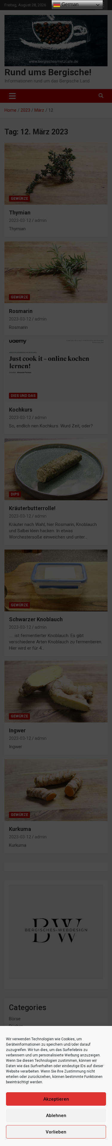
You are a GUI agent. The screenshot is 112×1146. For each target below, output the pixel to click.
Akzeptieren (56, 1099)
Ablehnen (56, 1115)
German (69, 4)
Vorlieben (56, 1132)
